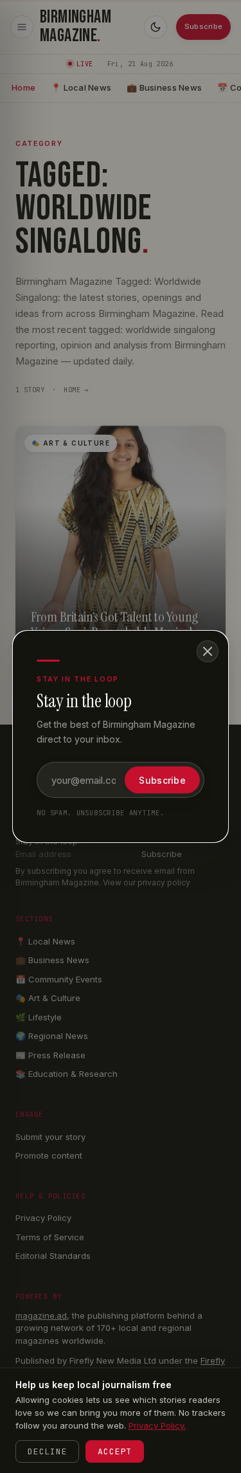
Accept (115, 1451)
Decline (47, 1451)
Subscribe (162, 780)
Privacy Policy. (157, 1425)
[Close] (208, 651)
